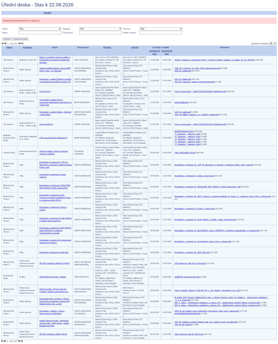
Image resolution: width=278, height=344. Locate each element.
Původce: (127, 29)
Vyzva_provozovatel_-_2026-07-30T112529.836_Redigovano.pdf (200, 91)
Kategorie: (67, 29)
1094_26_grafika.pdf (183, 71)
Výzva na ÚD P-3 (46, 124)
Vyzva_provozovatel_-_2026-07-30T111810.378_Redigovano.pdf (200, 124)
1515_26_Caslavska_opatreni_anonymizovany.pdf (194, 82)
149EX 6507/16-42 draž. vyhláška (52, 277)
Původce (107, 47)
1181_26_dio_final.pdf (183, 324)
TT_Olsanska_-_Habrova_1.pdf (187, 134)
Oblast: (5, 29)
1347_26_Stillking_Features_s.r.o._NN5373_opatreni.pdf (197, 115)
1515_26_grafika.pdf (183, 79)
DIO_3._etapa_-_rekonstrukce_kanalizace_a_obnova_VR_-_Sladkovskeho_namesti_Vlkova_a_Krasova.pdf (217, 303)
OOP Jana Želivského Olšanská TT (53, 138)
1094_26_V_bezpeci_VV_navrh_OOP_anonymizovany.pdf (198, 68)
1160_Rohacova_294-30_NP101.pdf (189, 334)
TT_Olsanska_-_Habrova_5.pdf (187, 144)
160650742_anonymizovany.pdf (187, 277)
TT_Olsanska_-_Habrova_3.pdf (187, 139)
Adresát (135, 47)
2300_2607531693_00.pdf (185, 153)
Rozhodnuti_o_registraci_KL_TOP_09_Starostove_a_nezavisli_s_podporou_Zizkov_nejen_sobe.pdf (214, 165)
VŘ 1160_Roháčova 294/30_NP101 (53, 334)
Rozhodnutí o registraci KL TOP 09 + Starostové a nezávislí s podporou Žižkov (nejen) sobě (55, 164)
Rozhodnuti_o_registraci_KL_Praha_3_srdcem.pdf (194, 209)
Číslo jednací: (68, 33)
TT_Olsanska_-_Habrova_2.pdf (187, 136)
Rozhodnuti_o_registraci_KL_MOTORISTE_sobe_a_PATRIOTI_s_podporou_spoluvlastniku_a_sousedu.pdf (217, 230)
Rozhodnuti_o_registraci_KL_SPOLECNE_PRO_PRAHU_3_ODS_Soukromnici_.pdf (208, 187)
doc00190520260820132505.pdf (187, 314)
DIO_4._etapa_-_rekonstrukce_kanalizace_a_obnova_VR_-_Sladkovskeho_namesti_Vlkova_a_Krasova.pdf (217, 305)
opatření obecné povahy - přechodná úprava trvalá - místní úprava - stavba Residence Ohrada (54, 323)
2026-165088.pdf (181, 102)
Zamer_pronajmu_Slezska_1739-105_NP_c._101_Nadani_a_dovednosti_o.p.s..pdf (207, 290)
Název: (5, 33)
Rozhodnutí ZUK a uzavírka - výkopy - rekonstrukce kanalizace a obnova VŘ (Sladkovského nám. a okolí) (54, 301)
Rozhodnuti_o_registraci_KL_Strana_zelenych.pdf (194, 176)
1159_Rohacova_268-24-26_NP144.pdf (190, 263)
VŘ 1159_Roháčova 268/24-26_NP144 (54, 263)
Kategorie (27, 47)
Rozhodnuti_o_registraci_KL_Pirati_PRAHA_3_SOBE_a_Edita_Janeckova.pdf (205, 220)
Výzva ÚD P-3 (45, 91)
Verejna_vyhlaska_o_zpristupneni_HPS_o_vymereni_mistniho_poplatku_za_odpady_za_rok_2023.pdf (215, 60)
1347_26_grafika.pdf (183, 112)
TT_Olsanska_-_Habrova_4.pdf (187, 142)
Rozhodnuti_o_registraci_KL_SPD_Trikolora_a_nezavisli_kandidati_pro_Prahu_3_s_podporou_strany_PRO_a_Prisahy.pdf (223, 196)
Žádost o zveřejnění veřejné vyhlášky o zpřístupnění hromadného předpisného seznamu (54, 59)
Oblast (9, 47)
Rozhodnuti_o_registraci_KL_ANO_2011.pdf (192, 252)
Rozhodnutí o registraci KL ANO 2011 (54, 252)
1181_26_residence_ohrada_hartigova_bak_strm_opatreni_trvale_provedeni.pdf (206, 322)
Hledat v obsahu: (129, 33)
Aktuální (47, 13)
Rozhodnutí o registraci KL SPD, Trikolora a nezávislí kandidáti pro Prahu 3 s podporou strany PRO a (55, 197)
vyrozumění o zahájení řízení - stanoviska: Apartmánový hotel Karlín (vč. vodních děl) (55, 102)
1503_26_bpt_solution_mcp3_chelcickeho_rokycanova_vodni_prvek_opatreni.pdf (207, 311)
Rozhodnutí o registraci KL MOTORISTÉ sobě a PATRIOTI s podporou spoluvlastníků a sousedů (55, 230)
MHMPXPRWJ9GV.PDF (184, 131)
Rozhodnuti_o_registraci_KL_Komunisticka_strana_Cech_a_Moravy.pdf (203, 241)
